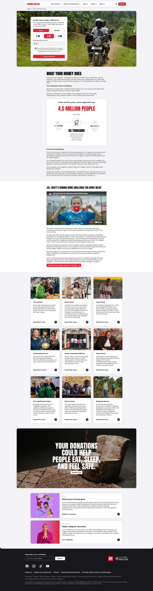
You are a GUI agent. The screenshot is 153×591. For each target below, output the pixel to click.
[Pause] (19, 64)
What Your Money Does (71, 4)
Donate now (76, 472)
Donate (123, 4)
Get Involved (55, 4)
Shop (85, 4)
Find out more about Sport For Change (62, 265)
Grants (93, 4)
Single (41, 30)
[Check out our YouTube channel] (47, 566)
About (101, 4)
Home (29, 9)
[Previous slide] (58, 129)
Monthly (57, 30)
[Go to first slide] (95, 129)
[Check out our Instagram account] (34, 566)
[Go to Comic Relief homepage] (33, 4)
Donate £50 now (49, 56)
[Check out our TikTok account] (41, 566)
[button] (117, 4)
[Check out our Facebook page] (27, 566)
